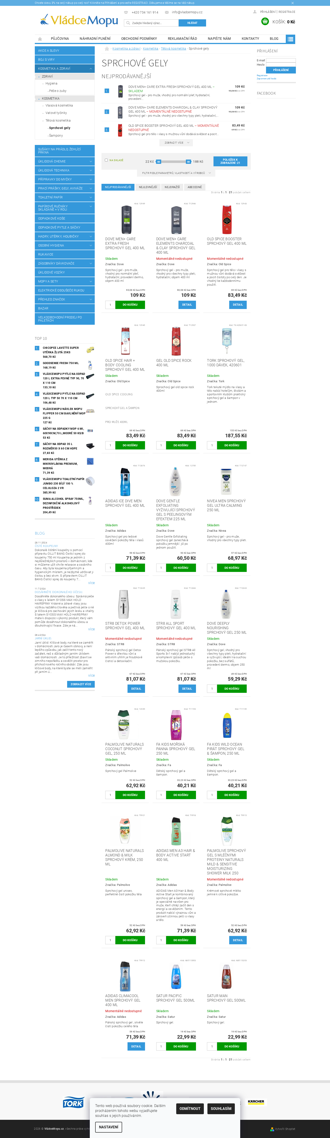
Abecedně (195, 187)
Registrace (287, 11)
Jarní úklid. (43, 638)
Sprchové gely (59, 128)
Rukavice (45, 254)
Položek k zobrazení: (230, 161)
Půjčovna (60, 39)
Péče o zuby (58, 91)
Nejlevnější (148, 187)
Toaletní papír (50, 197)
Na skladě (116, 160)
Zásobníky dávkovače (56, 263)
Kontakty (250, 39)
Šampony (56, 135)
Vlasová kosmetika (59, 105)
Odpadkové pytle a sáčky (59, 227)
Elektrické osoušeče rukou (61, 290)
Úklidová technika (53, 170)
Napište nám (219, 39)
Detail (187, 304)
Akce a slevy (48, 50)
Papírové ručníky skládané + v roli (53, 207)
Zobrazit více (81, 684)
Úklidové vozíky (51, 272)
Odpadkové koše (51, 218)
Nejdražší (172, 187)
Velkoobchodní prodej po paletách (60, 319)
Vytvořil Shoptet (285, 1129)
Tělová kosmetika (58, 120)
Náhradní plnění (95, 39)
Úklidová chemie (52, 161)
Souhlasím (221, 1109)
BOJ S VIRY (46, 59)
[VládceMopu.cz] (78, 20)
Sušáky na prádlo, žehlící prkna (59, 150)
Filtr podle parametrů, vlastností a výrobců (173, 173)
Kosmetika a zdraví (54, 68)
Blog (274, 39)
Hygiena (51, 83)
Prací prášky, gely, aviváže (60, 188)
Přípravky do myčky (55, 179)
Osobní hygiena (51, 245)
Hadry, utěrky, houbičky (58, 236)
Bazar (43, 308)
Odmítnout (190, 1109)
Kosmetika (51, 98)
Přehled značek (51, 299)
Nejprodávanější (118, 187)
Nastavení (108, 1127)
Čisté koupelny (46, 546)
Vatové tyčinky (56, 113)
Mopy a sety (48, 281)
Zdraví (47, 76)
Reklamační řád (182, 39)
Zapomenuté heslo (267, 78)
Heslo (261, 64)
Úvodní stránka (40, 39)
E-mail (261, 60)
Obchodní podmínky (139, 39)
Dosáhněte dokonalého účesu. (59, 592)
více (91, 583)
